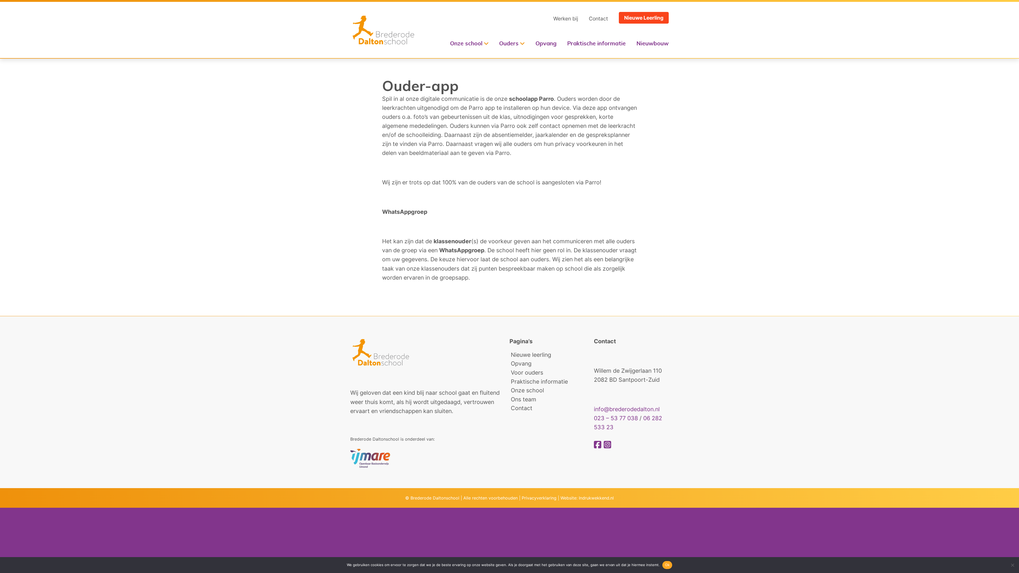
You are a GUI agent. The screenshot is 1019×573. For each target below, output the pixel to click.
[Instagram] (607, 445)
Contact (598, 18)
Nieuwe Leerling (643, 18)
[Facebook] (599, 445)
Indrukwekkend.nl (596, 498)
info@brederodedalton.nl (627, 409)
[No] (1012, 565)
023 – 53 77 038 (616, 418)
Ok (667, 565)
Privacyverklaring (539, 498)
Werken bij (565, 18)
